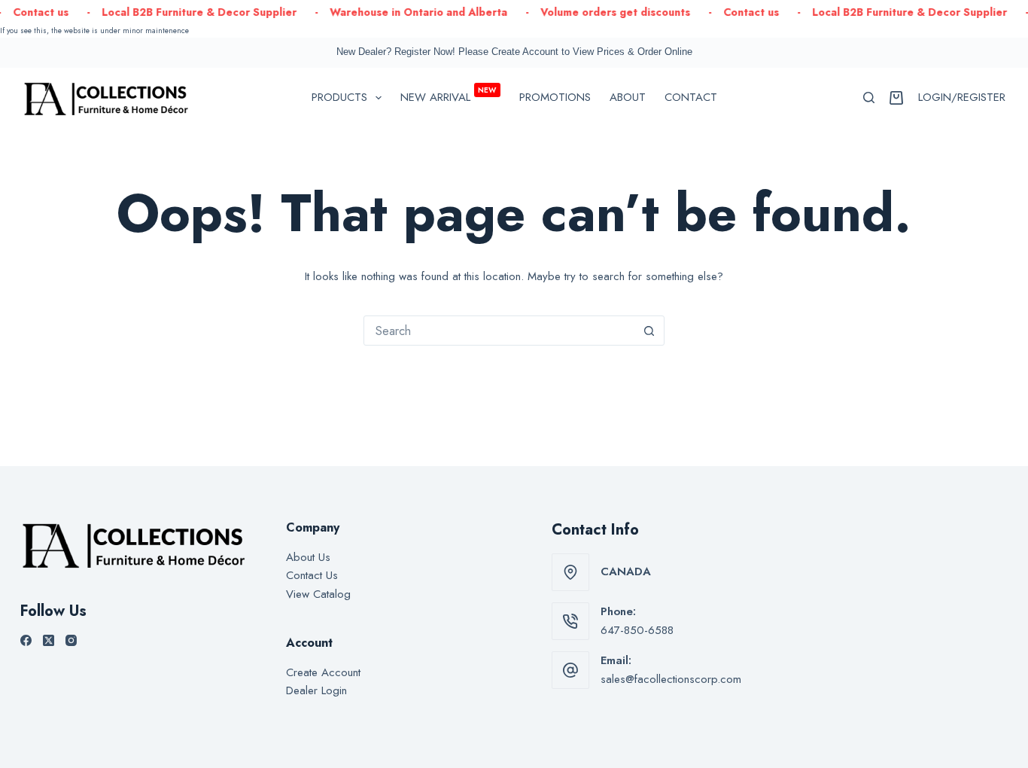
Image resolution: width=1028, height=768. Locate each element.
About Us (308, 557)
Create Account (323, 672)
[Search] (868, 97)
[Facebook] (26, 640)
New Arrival (448, 94)
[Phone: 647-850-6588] (570, 621)
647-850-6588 (637, 630)
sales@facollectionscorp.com (671, 679)
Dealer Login (316, 690)
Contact (691, 97)
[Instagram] (71, 640)
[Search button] (649, 330)
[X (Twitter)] (48, 640)
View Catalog (318, 594)
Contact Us (312, 575)
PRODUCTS (339, 97)
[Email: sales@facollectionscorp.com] (570, 670)
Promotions (555, 97)
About (628, 97)
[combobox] (499, 330)
